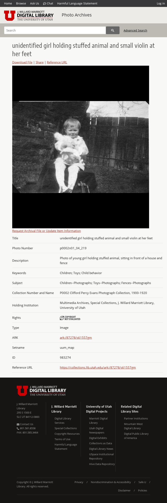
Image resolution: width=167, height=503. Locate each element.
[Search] (113, 30)
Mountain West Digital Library (133, 426)
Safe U (142, 482)
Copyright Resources (67, 433)
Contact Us (26, 424)
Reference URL (57, 62)
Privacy (79, 482)
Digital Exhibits (98, 438)
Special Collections (66, 428)
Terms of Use (62, 439)
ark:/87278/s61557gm (76, 337)
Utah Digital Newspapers (96, 430)
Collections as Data (100, 443)
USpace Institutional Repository (101, 456)
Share (40, 62)
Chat (49, 3)
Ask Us (34, 3)
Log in (161, 3)
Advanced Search (135, 30)
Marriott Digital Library (98, 421)
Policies (142, 490)
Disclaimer (124, 490)
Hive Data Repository (102, 464)
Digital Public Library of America (136, 436)
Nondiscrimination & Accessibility (111, 482)
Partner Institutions (136, 418)
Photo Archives (77, 15)
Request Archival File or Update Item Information (46, 231)
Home (8, 3)
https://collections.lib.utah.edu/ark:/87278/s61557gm (98, 367)
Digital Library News (101, 449)
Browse (21, 3)
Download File (22, 62)
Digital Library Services (63, 421)
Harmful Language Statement (77, 3)
